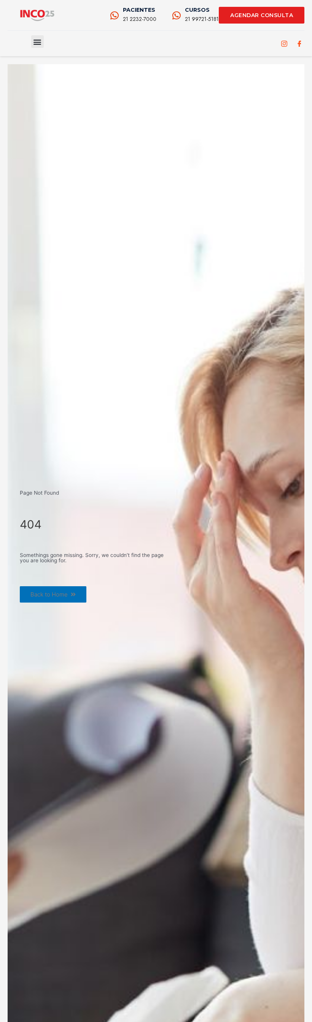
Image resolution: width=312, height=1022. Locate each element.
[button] (37, 41)
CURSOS (197, 9)
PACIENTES (139, 9)
